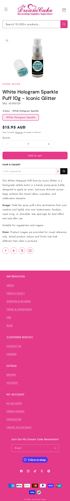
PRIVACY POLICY (16, 293)
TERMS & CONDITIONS (19, 309)
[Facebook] (5, 250)
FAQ (9, 317)
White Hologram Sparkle (20, 117)
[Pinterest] (14, 250)
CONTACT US (14, 346)
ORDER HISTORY (16, 411)
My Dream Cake (39, 499)
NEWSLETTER (14, 419)
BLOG (10, 325)
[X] (22, 250)
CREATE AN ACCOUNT (19, 427)
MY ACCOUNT (14, 403)
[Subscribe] (55, 448)
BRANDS (11, 374)
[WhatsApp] (30, 250)
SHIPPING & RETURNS (19, 301)
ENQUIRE (12, 354)
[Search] (64, 24)
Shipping (19, 132)
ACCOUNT (12, 382)
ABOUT (10, 285)
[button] (6, 9)
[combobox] (35, 24)
